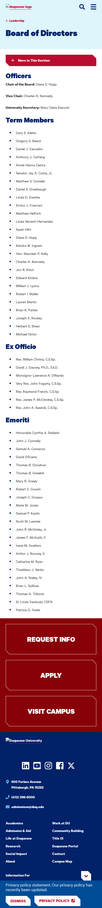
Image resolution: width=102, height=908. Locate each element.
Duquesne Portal (65, 846)
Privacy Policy (54, 900)
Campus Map (62, 861)
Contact (58, 853)
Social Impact (16, 853)
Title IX (58, 838)
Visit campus (51, 711)
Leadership (16, 21)
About (10, 861)
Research (13, 846)
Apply (51, 675)
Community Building (67, 830)
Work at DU (61, 823)
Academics (14, 823)
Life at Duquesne (19, 838)
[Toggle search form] (82, 7)
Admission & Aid (18, 830)
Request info (51, 639)
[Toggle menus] (93, 7)
